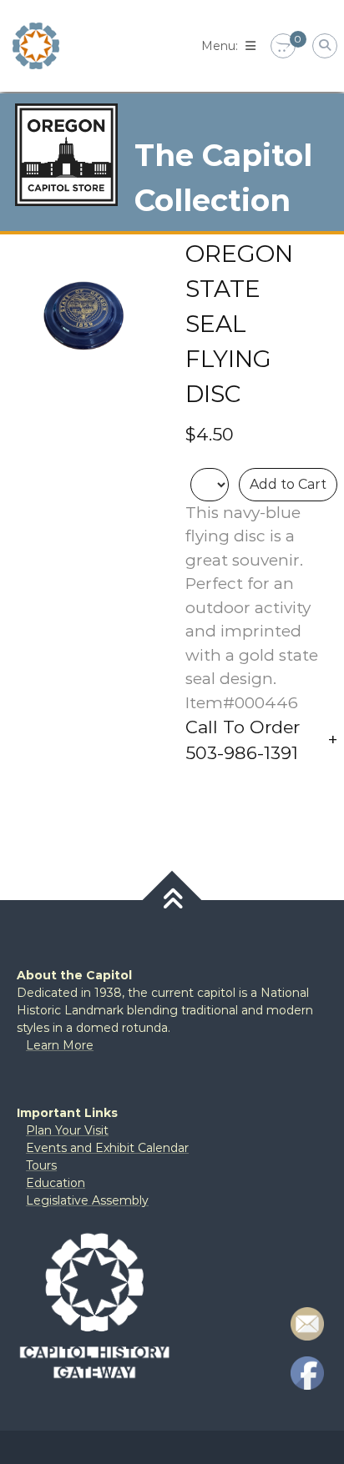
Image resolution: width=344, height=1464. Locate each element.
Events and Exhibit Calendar (107, 1147)
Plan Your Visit (67, 1130)
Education (55, 1182)
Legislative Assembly (87, 1200)
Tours (41, 1165)
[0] (283, 46)
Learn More (60, 1045)
